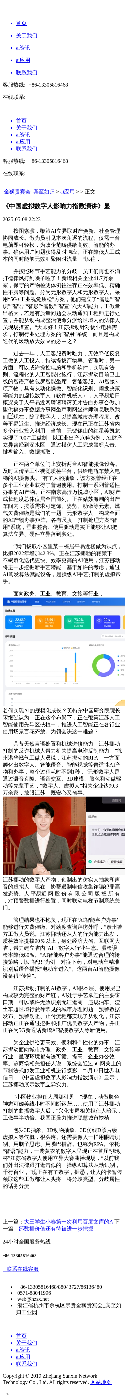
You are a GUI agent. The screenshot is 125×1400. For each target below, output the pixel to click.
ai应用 (67, 191)
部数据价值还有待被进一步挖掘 (56, 1228)
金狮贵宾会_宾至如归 (29, 191)
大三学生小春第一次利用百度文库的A (68, 1222)
